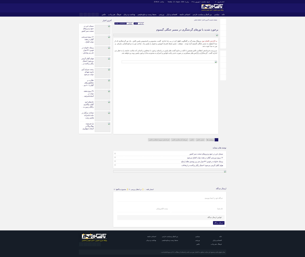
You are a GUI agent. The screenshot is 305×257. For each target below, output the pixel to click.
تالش (192, 140)
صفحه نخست (213, 20)
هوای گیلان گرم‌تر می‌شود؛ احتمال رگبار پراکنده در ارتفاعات (202, 165)
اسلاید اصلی (197, 20)
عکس (104, 14)
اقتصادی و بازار (172, 14)
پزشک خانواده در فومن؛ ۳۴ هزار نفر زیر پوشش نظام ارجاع (202, 161)
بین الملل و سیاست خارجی (202, 14)
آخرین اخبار (205, 20)
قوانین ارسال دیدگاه (214, 217)
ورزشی (161, 14)
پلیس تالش (200, 140)
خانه (223, 14)
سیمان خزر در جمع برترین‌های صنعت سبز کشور (206, 154)
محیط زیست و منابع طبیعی (146, 14)
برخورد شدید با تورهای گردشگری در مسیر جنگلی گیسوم (187, 29)
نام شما (220, 209)
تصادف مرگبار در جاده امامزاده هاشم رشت (88, 115)
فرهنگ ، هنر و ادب (114, 14)
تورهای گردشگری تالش (179, 140)
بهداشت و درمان (129, 14)
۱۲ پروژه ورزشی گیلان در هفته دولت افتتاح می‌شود (205, 158)
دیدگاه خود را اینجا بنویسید (214, 198)
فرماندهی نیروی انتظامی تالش (159, 140)
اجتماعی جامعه (185, 14)
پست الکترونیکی (162, 209)
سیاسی (216, 14)
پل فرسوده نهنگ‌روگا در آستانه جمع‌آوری (88, 126)
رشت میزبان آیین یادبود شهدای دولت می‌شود (87, 72)
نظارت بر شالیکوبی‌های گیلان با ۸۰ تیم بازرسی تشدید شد (89, 85)
